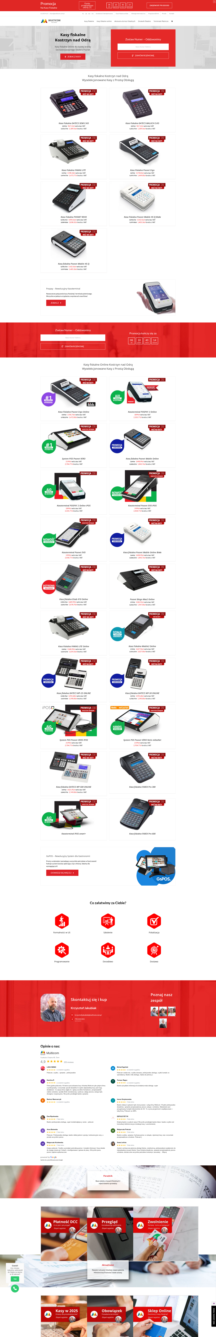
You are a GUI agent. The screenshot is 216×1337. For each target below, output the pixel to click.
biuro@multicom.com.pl (57, 13)
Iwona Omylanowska (124, 1099)
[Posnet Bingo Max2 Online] (137, 580)
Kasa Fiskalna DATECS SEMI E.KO (74, 123)
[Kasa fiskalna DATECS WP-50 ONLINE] (137, 673)
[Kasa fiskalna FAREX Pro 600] (137, 814)
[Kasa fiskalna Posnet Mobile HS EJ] (69, 244)
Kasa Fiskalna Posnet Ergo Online (73, 411)
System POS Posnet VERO (73, 458)
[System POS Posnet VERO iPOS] (69, 720)
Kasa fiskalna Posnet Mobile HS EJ (73, 263)
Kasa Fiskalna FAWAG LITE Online (73, 646)
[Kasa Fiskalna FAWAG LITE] (69, 150)
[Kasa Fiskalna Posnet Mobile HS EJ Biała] (137, 197)
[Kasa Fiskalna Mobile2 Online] (137, 626)
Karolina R (50, 1080)
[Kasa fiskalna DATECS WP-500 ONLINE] (69, 767)
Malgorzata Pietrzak (124, 1129)
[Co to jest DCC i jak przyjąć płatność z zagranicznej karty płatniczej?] (73, 1234)
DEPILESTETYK (122, 1116)
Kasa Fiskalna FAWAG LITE (74, 170)
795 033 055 (80, 1019)
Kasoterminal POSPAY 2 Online (142, 411)
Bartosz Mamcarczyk (54, 1099)
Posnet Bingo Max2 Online (142, 599)
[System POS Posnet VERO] (69, 439)
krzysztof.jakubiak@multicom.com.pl (88, 1015)
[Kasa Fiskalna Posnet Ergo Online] (69, 392)
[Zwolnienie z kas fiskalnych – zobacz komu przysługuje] (165, 1234)
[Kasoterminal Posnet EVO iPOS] (137, 486)
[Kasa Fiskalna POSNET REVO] (69, 197)
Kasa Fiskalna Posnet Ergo (142, 170)
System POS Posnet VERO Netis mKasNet (142, 740)
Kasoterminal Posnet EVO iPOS (142, 505)
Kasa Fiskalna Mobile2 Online (142, 646)
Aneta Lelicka (121, 1142)
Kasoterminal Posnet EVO (74, 552)
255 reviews (69, 1062)
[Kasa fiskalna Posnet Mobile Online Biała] (137, 533)
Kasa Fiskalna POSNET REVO (74, 217)
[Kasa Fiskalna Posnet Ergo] (137, 150)
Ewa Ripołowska (52, 1116)
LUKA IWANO (51, 1067)
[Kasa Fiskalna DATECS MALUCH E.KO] (137, 103)
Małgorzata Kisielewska (55, 1142)
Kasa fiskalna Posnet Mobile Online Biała (142, 552)
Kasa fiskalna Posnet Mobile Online (142, 458)
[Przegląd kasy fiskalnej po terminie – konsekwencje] (119, 1234)
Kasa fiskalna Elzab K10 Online (73, 599)
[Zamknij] (24, 1263)
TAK (14, 1279)
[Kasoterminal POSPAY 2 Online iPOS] (69, 486)
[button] (15, 1288)
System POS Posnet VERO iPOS (74, 740)
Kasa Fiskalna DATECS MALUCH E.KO (142, 123)
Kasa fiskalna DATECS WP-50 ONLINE (142, 693)
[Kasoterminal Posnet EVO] (69, 533)
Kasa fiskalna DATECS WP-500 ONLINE (73, 787)
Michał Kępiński (122, 1067)
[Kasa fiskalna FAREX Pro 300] (137, 767)
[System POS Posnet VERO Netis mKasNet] (137, 720)
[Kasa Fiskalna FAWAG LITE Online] (69, 627)
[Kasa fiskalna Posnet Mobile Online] (137, 439)
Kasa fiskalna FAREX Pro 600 (142, 833)
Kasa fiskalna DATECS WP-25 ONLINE (74, 693)
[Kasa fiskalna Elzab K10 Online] (69, 579)
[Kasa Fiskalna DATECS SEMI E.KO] (69, 103)
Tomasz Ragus (122, 1080)
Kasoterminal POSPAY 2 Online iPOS (73, 505)
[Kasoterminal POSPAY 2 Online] (137, 392)
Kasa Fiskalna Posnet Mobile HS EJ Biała (142, 217)
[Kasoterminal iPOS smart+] (69, 814)
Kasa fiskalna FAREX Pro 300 (142, 787)
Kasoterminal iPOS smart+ (74, 833)
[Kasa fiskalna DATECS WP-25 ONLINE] (69, 673)
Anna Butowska (52, 1129)
